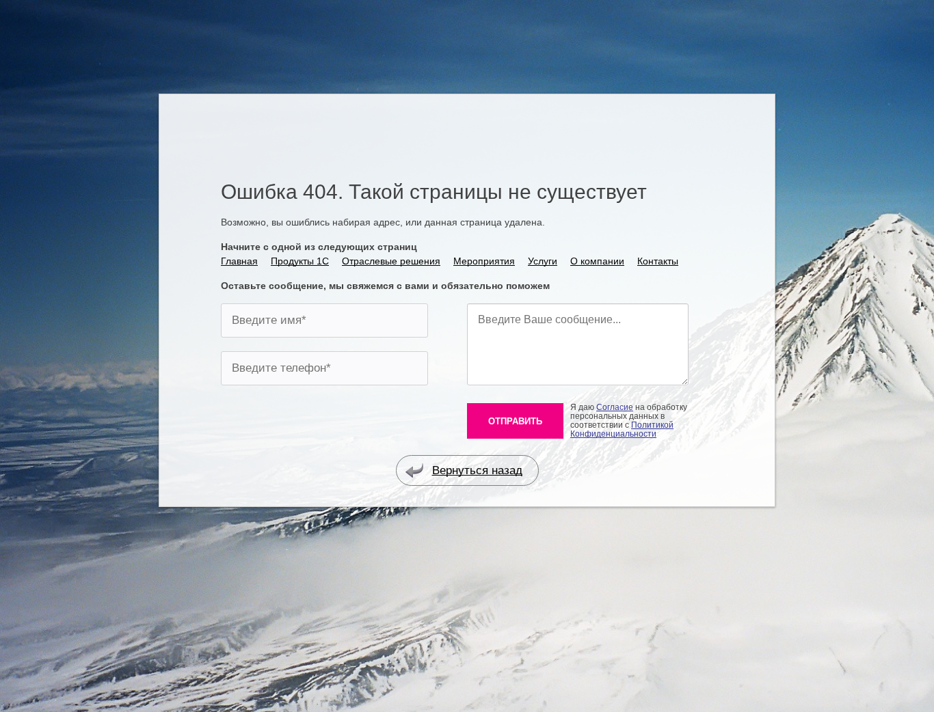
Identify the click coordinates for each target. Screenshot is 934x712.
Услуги (542, 261)
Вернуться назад (477, 470)
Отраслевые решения (391, 261)
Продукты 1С (300, 261)
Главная (239, 261)
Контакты (657, 261)
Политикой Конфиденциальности (621, 429)
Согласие (614, 407)
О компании (597, 261)
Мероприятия (484, 261)
